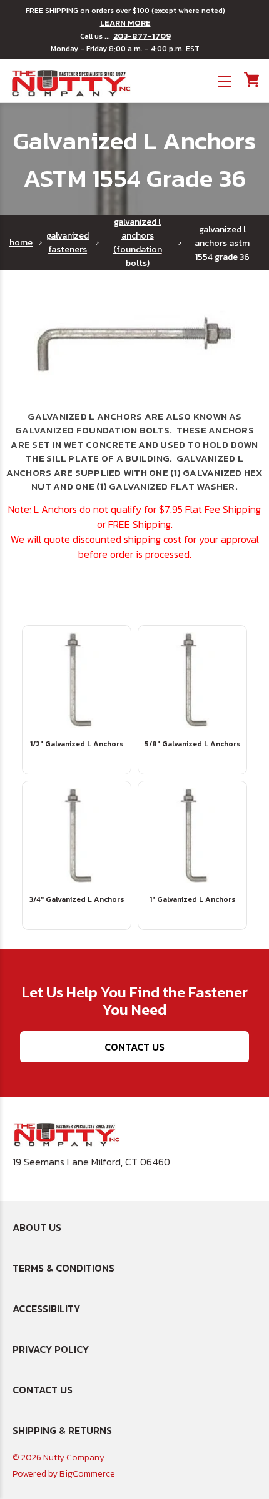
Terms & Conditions (63, 1267)
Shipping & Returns (62, 1430)
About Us (37, 1227)
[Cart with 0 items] (250, 79)
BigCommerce (87, 1473)
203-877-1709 (142, 36)
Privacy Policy (51, 1349)
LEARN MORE (125, 23)
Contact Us (134, 1046)
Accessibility (46, 1308)
